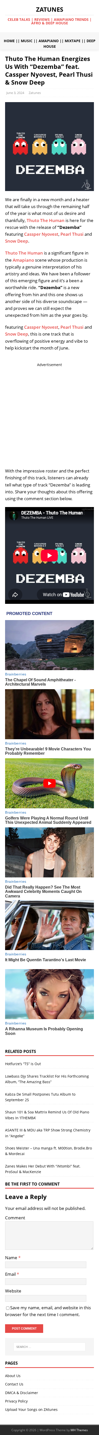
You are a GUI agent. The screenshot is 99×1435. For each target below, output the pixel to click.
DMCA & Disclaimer (21, 1392)
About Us (13, 1375)
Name (11, 1257)
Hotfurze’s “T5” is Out (23, 1063)
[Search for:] (50, 1347)
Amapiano (23, 260)
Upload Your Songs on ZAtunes (31, 1409)
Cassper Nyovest (41, 234)
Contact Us (14, 1384)
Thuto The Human (45, 220)
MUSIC (26, 40)
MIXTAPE (72, 40)
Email (11, 1274)
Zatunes (35, 92)
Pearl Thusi (72, 234)
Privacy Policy (16, 1401)
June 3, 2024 (15, 92)
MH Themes (79, 1430)
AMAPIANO (49, 40)
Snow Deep (16, 241)
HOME (9, 40)
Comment (15, 1218)
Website (13, 1291)
